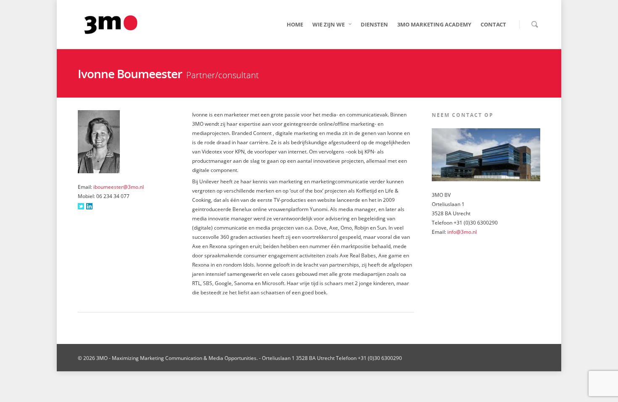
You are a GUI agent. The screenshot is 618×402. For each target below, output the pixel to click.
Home (295, 24)
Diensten (374, 24)
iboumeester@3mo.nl (118, 186)
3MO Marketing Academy (434, 24)
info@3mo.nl (462, 231)
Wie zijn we (328, 24)
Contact (493, 24)
